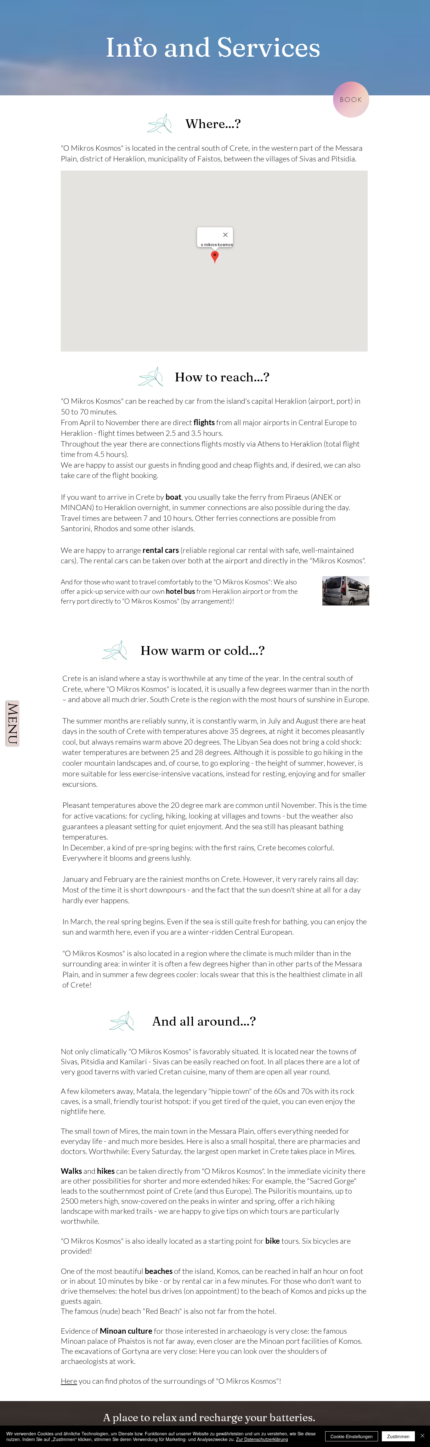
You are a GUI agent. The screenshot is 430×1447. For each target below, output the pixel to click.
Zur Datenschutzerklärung (262, 1439)
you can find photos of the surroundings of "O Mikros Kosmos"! (179, 1381)
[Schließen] (422, 1436)
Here (69, 1381)
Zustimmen (398, 1436)
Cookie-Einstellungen (352, 1436)
